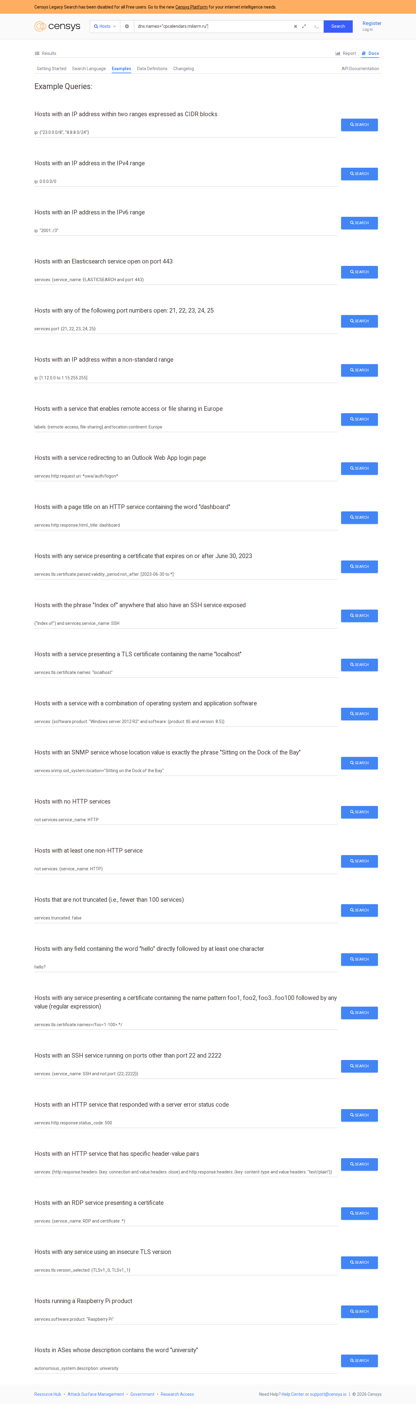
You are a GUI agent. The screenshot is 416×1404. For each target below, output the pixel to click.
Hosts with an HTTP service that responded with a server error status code (131, 1104)
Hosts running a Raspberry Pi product (83, 1301)
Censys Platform (191, 7)
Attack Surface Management (96, 1394)
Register (372, 23)
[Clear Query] (295, 26)
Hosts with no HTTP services (72, 801)
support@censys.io (328, 1394)
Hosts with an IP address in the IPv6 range (89, 212)
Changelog (183, 68)
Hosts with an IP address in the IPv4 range (89, 163)
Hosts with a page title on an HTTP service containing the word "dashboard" (132, 506)
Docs (373, 53)
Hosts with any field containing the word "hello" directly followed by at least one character (149, 948)
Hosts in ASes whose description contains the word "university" (116, 1350)
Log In (368, 29)
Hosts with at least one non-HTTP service (88, 850)
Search (361, 125)
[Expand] (304, 26)
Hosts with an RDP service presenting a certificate (99, 1202)
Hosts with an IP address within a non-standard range (103, 359)
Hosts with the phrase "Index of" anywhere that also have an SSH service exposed (140, 605)
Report (349, 53)
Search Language (89, 68)
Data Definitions (152, 68)
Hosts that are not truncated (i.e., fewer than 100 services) (109, 899)
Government (142, 1394)
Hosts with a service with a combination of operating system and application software (145, 703)
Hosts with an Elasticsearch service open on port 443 (103, 261)
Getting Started (51, 68)
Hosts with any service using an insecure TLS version (102, 1251)
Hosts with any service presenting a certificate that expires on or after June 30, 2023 (143, 556)
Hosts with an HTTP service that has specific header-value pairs (116, 1153)
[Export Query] (317, 26)
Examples (121, 68)
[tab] (45, 53)
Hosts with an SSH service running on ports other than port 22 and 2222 (127, 1055)
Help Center (293, 1394)
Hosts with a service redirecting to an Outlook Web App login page (120, 457)
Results (48, 53)
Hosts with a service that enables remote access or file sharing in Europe (128, 408)
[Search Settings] (127, 26)
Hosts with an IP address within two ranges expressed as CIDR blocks (125, 114)
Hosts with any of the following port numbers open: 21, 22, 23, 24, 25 (124, 310)
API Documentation (360, 68)
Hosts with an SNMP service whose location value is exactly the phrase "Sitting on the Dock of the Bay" (167, 752)
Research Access (177, 1394)
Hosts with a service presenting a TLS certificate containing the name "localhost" (137, 654)
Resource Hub (47, 1394)
